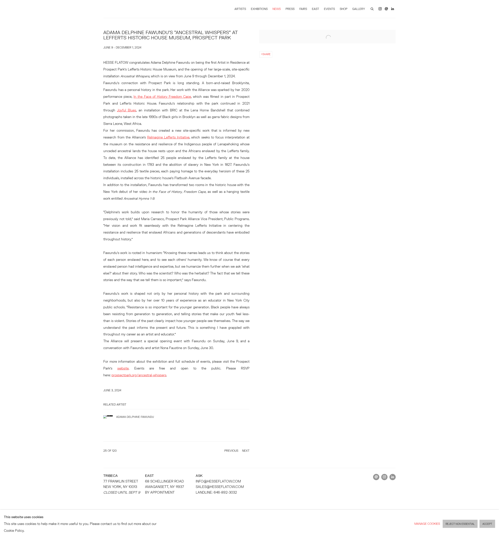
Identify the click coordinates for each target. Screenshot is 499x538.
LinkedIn (392, 9)
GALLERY (358, 9)
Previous (231, 450)
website (123, 368)
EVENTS (329, 9)
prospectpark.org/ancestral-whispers (138, 375)
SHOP (343, 9)
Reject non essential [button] (460, 524)
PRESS (290, 9)
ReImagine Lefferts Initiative (168, 137)
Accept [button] (487, 524)
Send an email (386, 9)
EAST (315, 9)
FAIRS (303, 9)
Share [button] (267, 54)
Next (246, 450)
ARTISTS (240, 9)
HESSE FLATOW (120, 9)
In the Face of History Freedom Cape (162, 96)
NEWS (277, 9)
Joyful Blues (126, 110)
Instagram (380, 9)
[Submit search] (372, 8)
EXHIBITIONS (259, 9)
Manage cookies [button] (427, 523)
